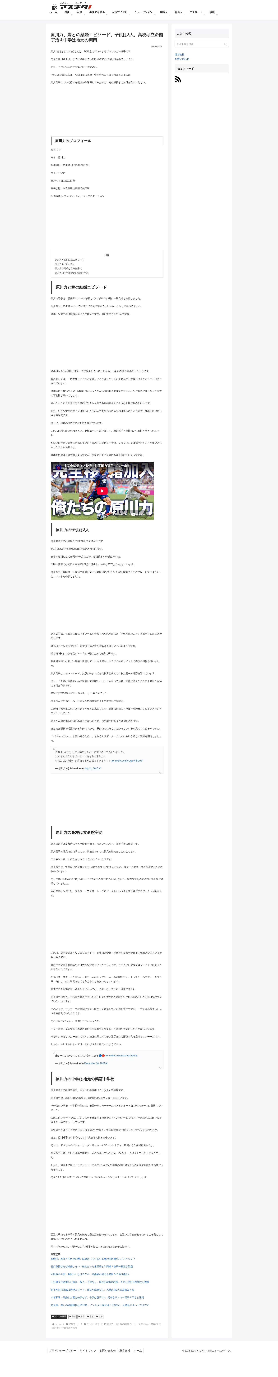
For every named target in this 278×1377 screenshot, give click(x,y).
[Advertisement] (107, 110)
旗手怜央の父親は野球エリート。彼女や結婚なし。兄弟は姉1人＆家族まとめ (92, 1289)
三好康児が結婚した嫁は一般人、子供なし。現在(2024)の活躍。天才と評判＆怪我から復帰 (100, 1282)
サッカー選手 (60, 1316)
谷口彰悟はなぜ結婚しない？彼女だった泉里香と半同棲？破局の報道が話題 (92, 1266)
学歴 (82, 1316)
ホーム (138, 1350)
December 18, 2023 (94, 1063)
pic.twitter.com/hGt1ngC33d (120, 1055)
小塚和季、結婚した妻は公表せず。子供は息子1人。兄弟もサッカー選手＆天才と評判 (97, 1297)
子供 (74, 1316)
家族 (91, 1316)
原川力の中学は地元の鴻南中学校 (72, 273)
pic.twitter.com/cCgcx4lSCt (125, 760)
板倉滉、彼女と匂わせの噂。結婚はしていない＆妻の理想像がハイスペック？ (93, 1258)
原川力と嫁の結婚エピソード (69, 260)
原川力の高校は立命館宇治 (68, 268)
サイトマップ (88, 1350)
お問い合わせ (182, 58)
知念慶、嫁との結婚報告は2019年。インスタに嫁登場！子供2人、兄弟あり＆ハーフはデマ (100, 1305)
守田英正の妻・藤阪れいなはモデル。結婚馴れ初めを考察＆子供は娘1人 (90, 1274)
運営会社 (179, 54)
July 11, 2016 (91, 768)
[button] (225, 44)
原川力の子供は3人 (64, 264)
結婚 (100, 1316)
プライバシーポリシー (62, 1350)
